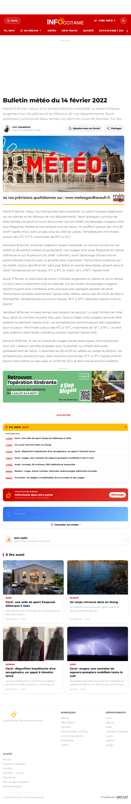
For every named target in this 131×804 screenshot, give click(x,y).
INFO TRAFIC (70, 30)
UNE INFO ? (104, 21)
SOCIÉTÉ (88, 30)
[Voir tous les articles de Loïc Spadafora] (6, 128)
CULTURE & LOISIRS (72, 736)
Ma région (31, 31)
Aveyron (110, 740)
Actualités (64, 415)
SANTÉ (64, 745)
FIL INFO (9, 30)
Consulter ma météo (67, 524)
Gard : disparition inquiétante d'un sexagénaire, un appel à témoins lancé (31, 672)
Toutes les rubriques (14, 763)
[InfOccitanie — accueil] (65, 21)
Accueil (7, 759)
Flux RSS (8, 768)
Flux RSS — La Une (13, 772)
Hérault (110, 722)
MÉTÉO (52, 30)
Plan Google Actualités (15, 781)
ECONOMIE (67, 740)
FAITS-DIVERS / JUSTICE (74, 731)
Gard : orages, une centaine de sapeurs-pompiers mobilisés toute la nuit (96, 672)
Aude (109, 727)
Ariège (109, 745)
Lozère (109, 736)
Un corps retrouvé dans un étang (94, 602)
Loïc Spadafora (21, 127)
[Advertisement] (65, 65)
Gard (108, 718)
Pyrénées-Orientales (117, 731)
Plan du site (9, 777)
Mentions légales (12, 786)
